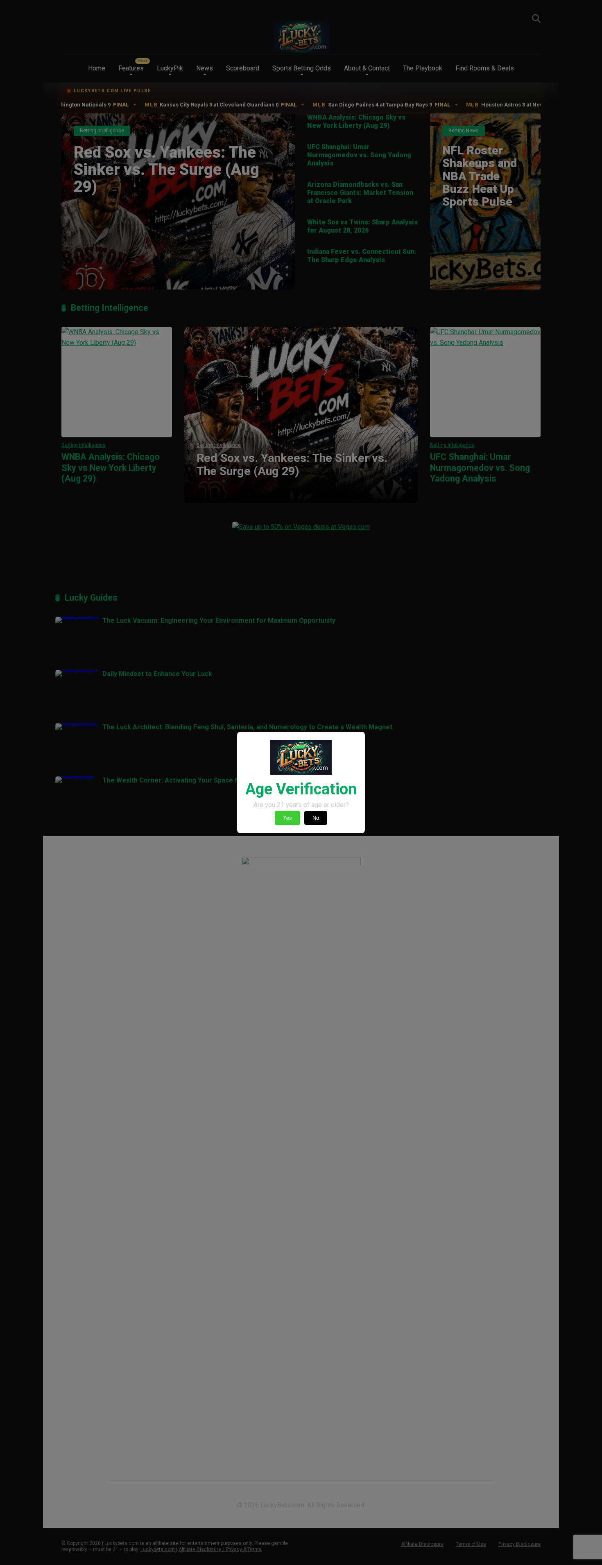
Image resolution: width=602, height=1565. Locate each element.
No (315, 818)
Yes (287, 818)
